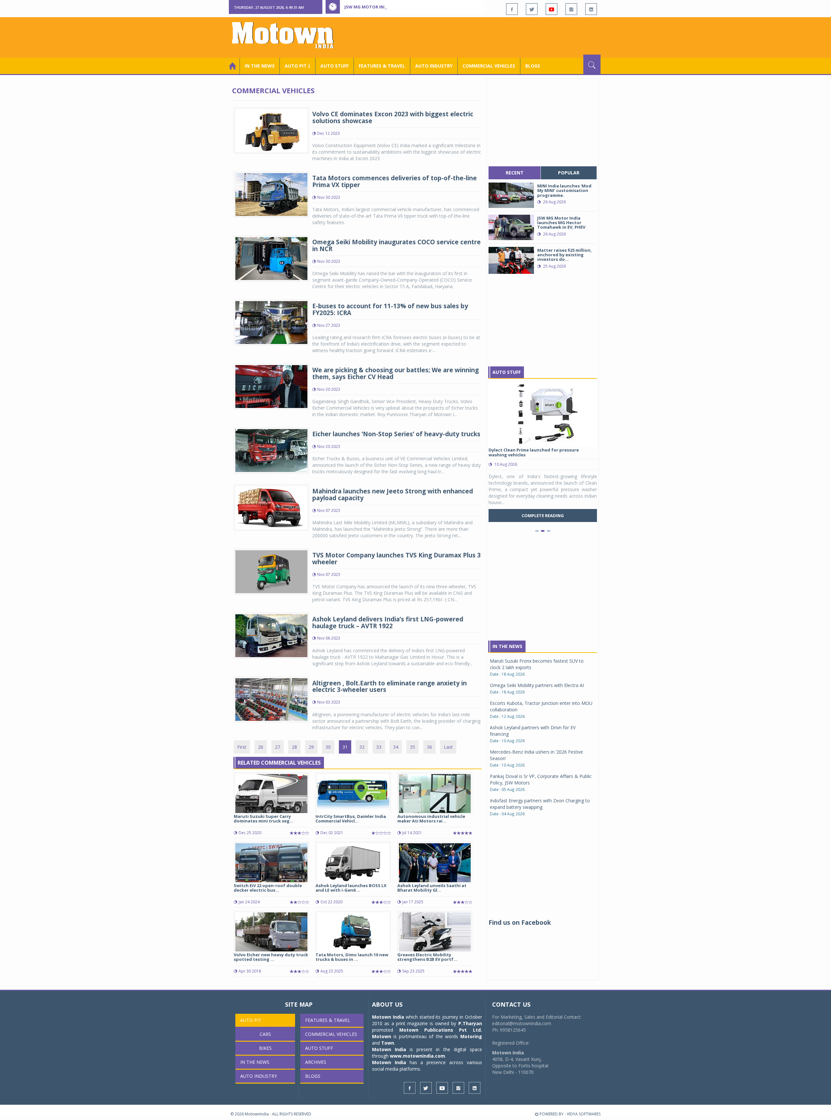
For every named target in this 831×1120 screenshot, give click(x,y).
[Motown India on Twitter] (532, 9)
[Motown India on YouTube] (551, 9)
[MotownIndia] (287, 35)
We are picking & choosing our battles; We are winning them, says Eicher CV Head (395, 373)
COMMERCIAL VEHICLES (489, 66)
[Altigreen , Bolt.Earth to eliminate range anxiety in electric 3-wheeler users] (271, 699)
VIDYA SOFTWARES (584, 1114)
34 (395, 747)
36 (429, 747)
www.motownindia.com (417, 1056)
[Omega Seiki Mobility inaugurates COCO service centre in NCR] (271, 258)
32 (362, 747)
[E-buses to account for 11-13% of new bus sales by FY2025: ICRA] (271, 322)
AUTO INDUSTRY (434, 66)
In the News (260, 66)
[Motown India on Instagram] (571, 9)
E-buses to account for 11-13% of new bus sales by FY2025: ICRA (390, 309)
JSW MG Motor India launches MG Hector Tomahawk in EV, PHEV (418, 7)
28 (294, 747)
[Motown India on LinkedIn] (591, 9)
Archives (315, 1062)
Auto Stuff (334, 66)
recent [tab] (515, 173)
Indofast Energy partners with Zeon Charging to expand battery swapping (540, 803)
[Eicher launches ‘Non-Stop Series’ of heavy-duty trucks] (271, 450)
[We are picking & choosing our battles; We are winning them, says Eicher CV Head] (271, 386)
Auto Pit (250, 1020)
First (241, 747)
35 (412, 747)
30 (328, 747)
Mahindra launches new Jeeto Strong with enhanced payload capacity (392, 494)
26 (260, 747)
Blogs (532, 66)
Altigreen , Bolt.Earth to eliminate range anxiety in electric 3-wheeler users (389, 686)
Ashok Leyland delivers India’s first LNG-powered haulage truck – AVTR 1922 (387, 622)
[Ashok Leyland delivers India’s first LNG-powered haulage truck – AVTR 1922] (271, 635)
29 (311, 747)
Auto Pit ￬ (297, 66)
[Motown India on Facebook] (512, 9)
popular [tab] (568, 173)
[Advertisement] (482, 36)
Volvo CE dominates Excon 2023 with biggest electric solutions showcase (392, 117)
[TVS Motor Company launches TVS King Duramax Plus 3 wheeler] (271, 571)
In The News (507, 646)
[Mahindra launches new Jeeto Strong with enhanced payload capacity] (271, 507)
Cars (265, 1034)
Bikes (265, 1048)
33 (378, 747)
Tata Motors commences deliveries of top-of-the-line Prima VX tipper (394, 181)
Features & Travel (382, 66)
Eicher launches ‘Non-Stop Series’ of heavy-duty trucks (396, 434)
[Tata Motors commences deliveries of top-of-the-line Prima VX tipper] (271, 194)
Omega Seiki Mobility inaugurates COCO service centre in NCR (396, 245)
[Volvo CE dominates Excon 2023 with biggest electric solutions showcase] (271, 130)
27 (277, 747)
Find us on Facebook (520, 922)
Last (448, 747)
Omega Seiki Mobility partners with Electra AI (537, 685)
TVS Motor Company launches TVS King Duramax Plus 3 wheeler (396, 558)
